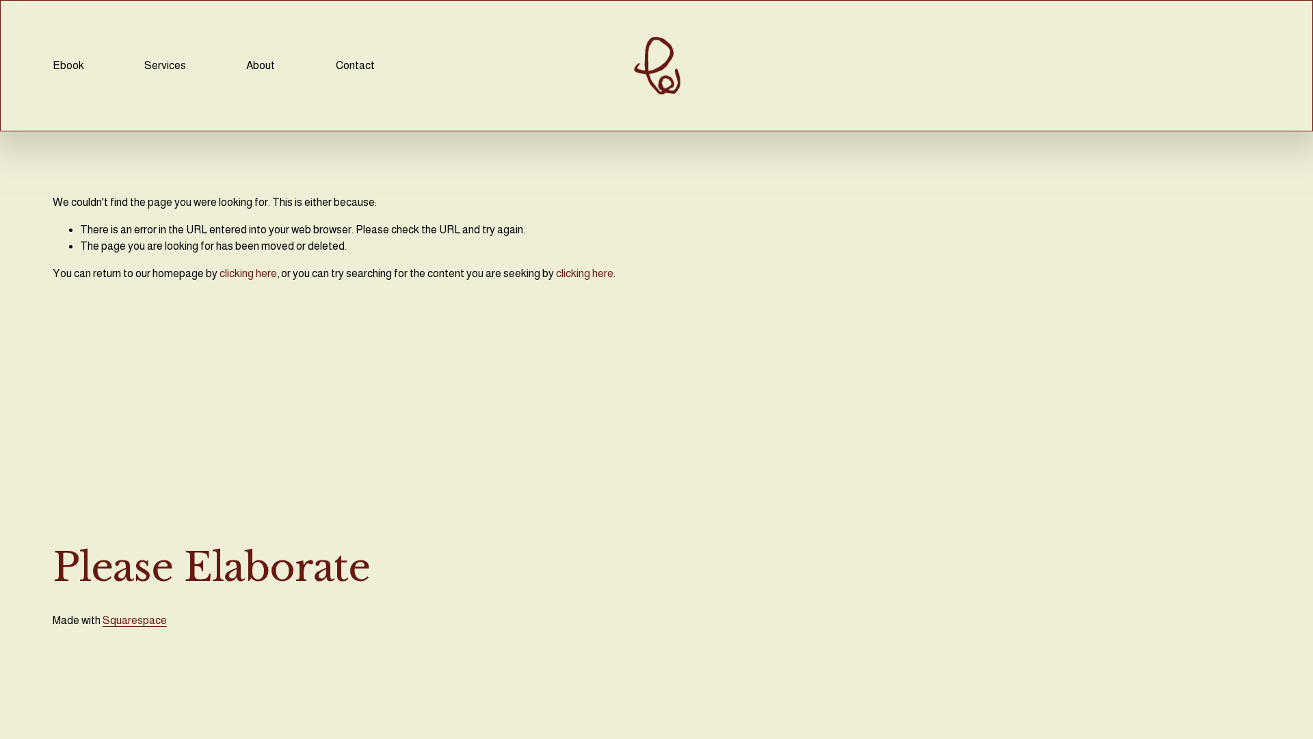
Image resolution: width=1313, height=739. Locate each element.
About (260, 65)
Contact (355, 65)
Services (165, 65)
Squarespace (135, 620)
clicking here (248, 273)
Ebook (68, 65)
